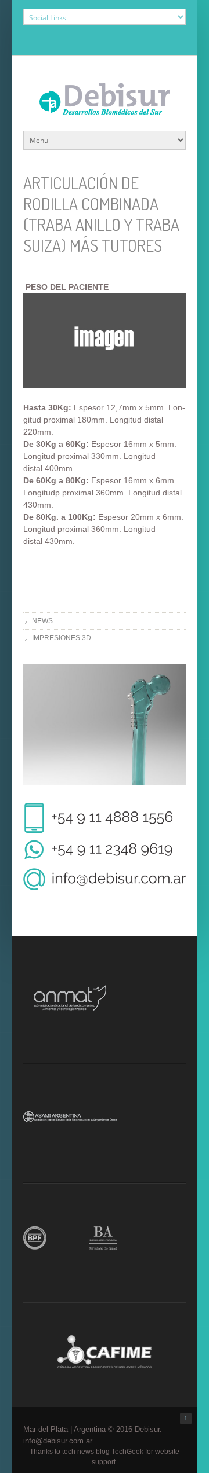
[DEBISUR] (104, 108)
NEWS (42, 621)
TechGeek (127, 1452)
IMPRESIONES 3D (61, 638)
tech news (78, 1452)
